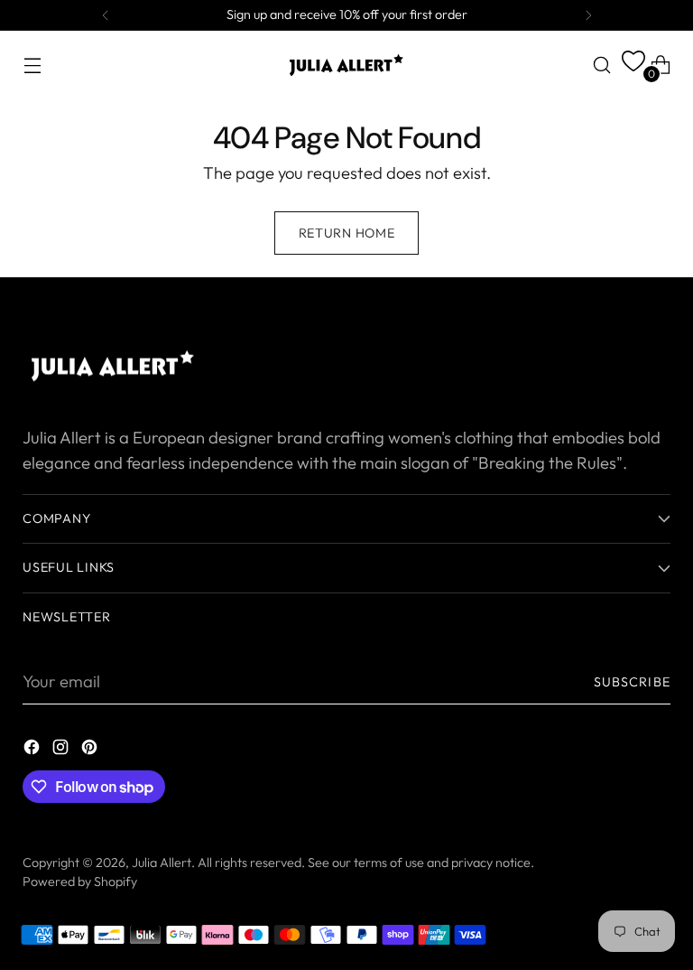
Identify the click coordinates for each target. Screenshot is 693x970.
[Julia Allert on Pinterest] (91, 750)
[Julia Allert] (346, 65)
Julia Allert (161, 862)
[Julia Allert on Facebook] (33, 750)
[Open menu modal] (32, 64)
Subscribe (632, 682)
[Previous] (105, 15)
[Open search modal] (602, 64)
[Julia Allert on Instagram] (62, 750)
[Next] (588, 15)
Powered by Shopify (80, 881)
